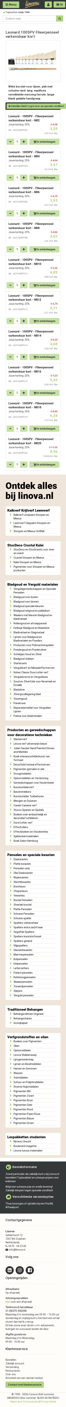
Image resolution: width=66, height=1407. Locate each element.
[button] (48, 4)
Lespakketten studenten (26, 1137)
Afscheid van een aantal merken (24, 1378)
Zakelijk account (15, 1363)
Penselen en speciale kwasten (31, 855)
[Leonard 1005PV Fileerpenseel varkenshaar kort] (33, 61)
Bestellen (11, 1359)
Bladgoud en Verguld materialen (32, 585)
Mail (8, 1301)
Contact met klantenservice (24, 1384)
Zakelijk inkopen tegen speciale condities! (29, 1190)
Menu (12, 4)
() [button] (61, 4)
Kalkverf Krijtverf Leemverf (28, 510)
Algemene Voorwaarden (24, 1401)
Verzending (12, 1367)
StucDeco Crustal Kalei (25, 545)
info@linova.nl (17, 1249)
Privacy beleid (48, 1401)
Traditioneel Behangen (25, 1010)
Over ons (11, 1374)
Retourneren (13, 1370)
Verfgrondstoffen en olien (27, 1037)
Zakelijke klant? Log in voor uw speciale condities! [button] (37, 106)
